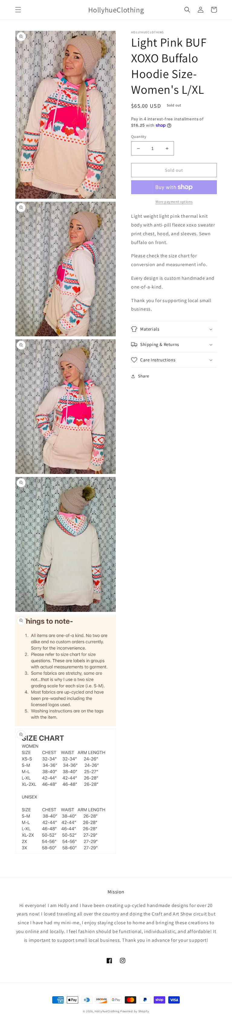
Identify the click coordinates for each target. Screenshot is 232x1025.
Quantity (138, 136)
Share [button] (143, 376)
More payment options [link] (174, 201)
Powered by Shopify (134, 1011)
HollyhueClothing (107, 1011)
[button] (18, 9)
